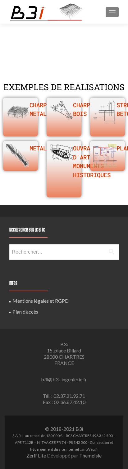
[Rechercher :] (64, 252)
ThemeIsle (90, 455)
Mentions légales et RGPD (40, 301)
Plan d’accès (25, 312)
